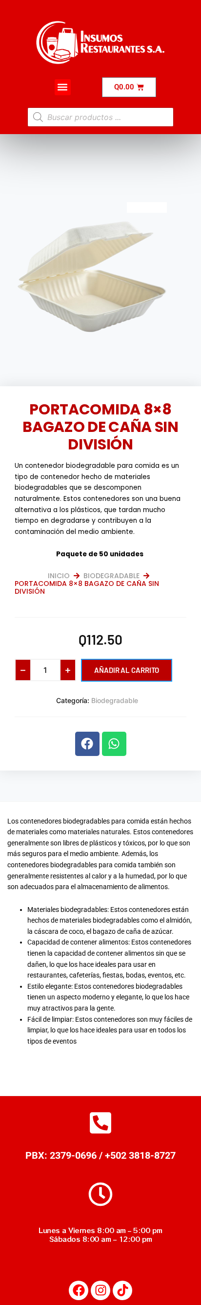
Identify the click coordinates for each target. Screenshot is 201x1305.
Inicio (59, 576)
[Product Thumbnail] (147, 207)
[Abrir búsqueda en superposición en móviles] (100, 117)
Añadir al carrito (126, 670)
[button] (63, 87)
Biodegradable (111, 576)
